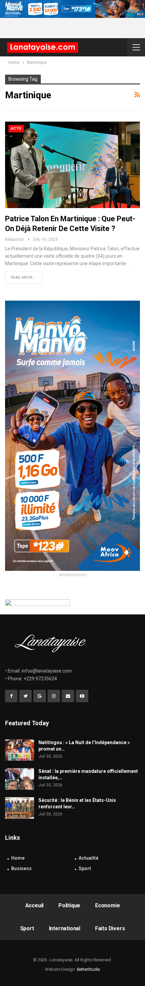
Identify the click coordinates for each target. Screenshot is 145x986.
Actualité (88, 858)
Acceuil (34, 905)
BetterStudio (88, 969)
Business (21, 868)
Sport (85, 868)
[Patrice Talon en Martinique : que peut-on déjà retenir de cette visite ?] (72, 165)
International (64, 928)
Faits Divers (110, 928)
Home (18, 858)
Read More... (23, 277)
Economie (107, 905)
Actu (16, 128)
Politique (69, 905)
